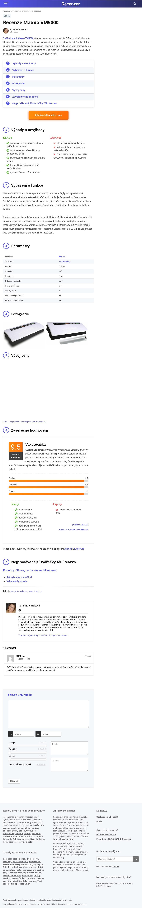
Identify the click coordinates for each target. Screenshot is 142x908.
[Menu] (6, 3)
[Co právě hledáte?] (136, 859)
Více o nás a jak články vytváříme (32, 635)
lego (35, 867)
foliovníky (26, 864)
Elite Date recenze (26, 881)
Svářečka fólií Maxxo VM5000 (18, 38)
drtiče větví (32, 859)
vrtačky (7, 878)
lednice (34, 828)
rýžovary (39, 825)
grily (34, 864)
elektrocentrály (20, 861)
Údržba (12, 756)
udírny (37, 875)
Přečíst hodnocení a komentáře (73, 529)
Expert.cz (79, 549)
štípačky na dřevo (12, 875)
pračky (6, 828)
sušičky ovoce (34, 872)
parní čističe (37, 870)
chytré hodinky (14, 867)
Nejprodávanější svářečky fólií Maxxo (34, 103)
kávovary (27, 867)
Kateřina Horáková (18, 29)
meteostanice (23, 870)
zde (70, 900)
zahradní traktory (35, 878)
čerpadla (7, 859)
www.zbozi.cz (35, 591)
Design (12, 742)
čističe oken (19, 859)
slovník (115, 866)
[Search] (134, 3)
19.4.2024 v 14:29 (23, 659)
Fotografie (18, 83)
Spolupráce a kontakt (58, 635)
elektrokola (34, 861)
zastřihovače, (10, 881)
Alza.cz (68, 549)
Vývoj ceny (18, 90)
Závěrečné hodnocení (25, 96)
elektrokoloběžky (11, 864)
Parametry (18, 76)
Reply (88, 656)
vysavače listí (18, 878)
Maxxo (62, 257)
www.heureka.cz (19, 591)
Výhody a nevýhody (24, 63)
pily (4, 872)
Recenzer (7, 11)
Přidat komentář (80, 525)
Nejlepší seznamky (20, 884)
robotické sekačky (16, 872)
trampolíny (27, 875)
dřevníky (7, 861)
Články (15, 11)
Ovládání (12, 749)
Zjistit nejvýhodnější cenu (48, 115)
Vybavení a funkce (23, 70)
